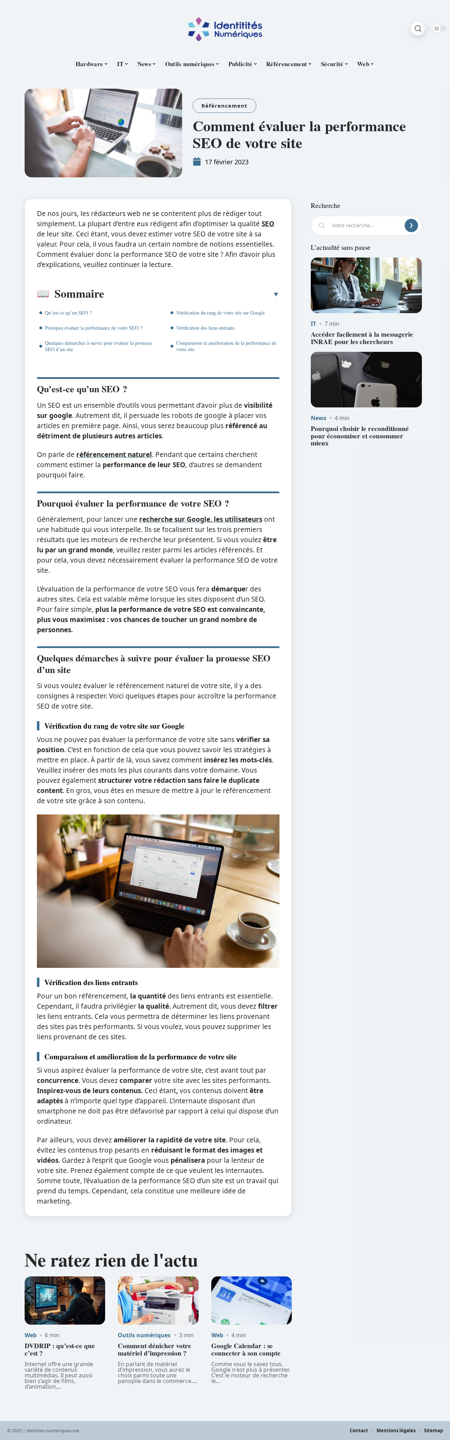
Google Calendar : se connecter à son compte (246, 1349)
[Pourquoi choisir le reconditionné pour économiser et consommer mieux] (366, 379)
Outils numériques (144, 1335)
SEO (268, 223)
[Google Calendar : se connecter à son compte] (251, 1300)
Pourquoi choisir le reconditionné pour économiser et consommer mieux (360, 436)
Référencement (224, 105)
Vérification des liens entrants (205, 327)
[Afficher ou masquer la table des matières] (191, 294)
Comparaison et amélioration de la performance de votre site (226, 346)
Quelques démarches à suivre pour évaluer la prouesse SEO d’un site (98, 346)
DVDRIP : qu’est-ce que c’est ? (60, 1349)
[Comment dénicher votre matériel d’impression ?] (158, 1300)
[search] (418, 28)
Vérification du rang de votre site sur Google (220, 312)
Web (31, 1335)
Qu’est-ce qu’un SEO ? (68, 312)
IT (313, 323)
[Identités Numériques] (225, 28)
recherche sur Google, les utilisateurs (200, 519)
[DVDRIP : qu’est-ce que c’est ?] (65, 1300)
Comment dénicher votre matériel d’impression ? (154, 1349)
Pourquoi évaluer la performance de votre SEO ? (93, 327)
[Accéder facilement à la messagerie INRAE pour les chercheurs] (366, 285)
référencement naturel (114, 454)
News (318, 418)
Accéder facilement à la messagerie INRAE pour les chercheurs (362, 338)
